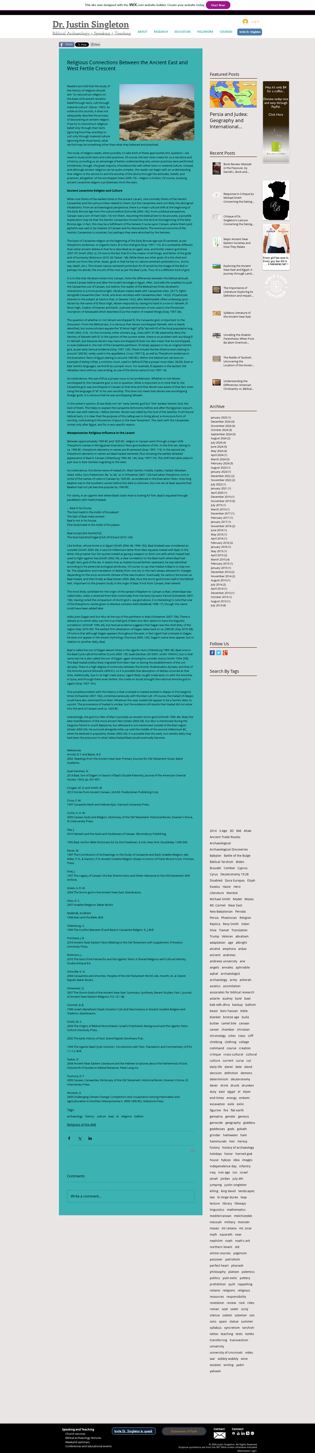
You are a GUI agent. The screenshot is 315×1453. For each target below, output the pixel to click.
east (222, 1091)
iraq (213, 1172)
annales (227, 967)
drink (224, 1085)
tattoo (214, 1334)
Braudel (215, 868)
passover (216, 1259)
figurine (215, 1110)
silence (215, 1315)
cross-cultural (233, 1054)
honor (228, 1154)
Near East (235, 905)
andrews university (223, 961)
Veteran (227, 936)
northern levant (221, 1247)
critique (215, 1054)
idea (236, 1160)
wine (244, 1358)
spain (223, 1321)
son (252, 1315)
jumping (216, 1185)
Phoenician (229, 917)
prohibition (218, 1284)
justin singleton (235, 1185)
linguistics (217, 1209)
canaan (244, 1023)
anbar (242, 949)
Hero (237, 886)
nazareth (226, 1234)
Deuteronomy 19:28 (234, 874)
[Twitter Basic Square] (218, 652)
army (233, 980)
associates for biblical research (232, 992)
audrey (227, 998)
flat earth (237, 1110)
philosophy (218, 1272)
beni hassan (229, 1011)
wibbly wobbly (228, 1358)
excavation (217, 1104)
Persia (214, 917)
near (238, 1234)
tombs (249, 1334)
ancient (215, 955)
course (231, 1048)
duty (213, 1091)
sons (213, 1321)
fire (226, 1110)
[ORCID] (252, 1433)
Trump (214, 936)
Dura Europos (235, 880)
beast (214, 1011)
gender (230, 1116)
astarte (215, 998)
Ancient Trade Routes (225, 837)
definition (231, 1073)
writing (229, 1365)
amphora (229, 949)
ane (242, 961)
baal (111, 1116)
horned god (244, 1154)
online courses (220, 1253)
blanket (215, 1017)
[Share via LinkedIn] (90, 1138)
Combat (229, 868)
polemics (248, 1272)
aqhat (214, 973)
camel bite (228, 1023)
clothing (230, 1042)
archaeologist (230, 973)
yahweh (215, 1371)
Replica (215, 924)
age (230, 942)
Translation (239, 930)
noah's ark (242, 1240)
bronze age (231, 1017)
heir (232, 1141)
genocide (216, 1122)
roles (250, 1303)
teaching (227, 1334)
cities (232, 1035)
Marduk (232, 893)
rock (242, 1303)
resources (217, 1296)
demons (246, 1073)
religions (126, 1116)
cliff (250, 1035)
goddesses (217, 1129)
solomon (241, 1315)
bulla (245, 1017)
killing (214, 1191)
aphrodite (243, 967)
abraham (242, 936)
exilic (240, 1104)
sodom (227, 1315)
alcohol (215, 949)
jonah (214, 1178)
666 (238, 831)
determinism (219, 1079)
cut (248, 1060)
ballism (138, 1116)
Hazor (227, 886)
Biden (240, 862)
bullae (214, 1023)
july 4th (237, 1178)
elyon (247, 1091)
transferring (218, 1340)
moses (214, 1228)
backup (237, 1004)
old (237, 1247)
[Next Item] (250, 94)
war (212, 1358)
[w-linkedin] (243, 1433)
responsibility (236, 1296)
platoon (233, 1272)
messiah (216, 1222)
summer (247, 1321)
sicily (244, 1309)
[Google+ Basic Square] (225, 652)
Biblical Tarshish (221, 862)
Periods (240, 911)
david (248, 1067)
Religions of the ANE (81, 1125)
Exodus (215, 886)
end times (217, 1098)
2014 (213, 831)
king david (228, 1191)
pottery (245, 1278)
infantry (244, 1166)
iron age (224, 1172)
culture (101, 1116)
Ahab (247, 831)
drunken (248, 1085)
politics (215, 1278)
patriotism (232, 1259)
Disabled (216, 880)
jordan (225, 1178)
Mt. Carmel (218, 905)
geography (233, 1122)
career (214, 1029)
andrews (229, 955)
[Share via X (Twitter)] (80, 1138)
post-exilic (230, 1278)
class (241, 1035)
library (227, 1203)
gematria (216, 1116)
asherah (245, 980)
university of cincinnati (226, 1352)
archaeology (75, 1116)
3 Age (223, 831)
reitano (215, 1290)
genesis (243, 1116)
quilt (231, 1284)
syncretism (232, 1327)
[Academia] (247, 1433)
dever (214, 1085)
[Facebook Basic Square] (212, 652)
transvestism (239, 1340)
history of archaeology (238, 1147)
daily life (216, 1067)
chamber (228, 1029)
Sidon (245, 924)
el (117, 1116)
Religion (245, 917)
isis (234, 1172)
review (231, 1303)
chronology (218, 1035)
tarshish (248, 1327)
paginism (240, 1253)
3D (232, 831)
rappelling (245, 1284)
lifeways (240, 1203)
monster (244, 1222)
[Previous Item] (217, 94)
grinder (215, 1135)
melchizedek (243, 1216)
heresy (242, 1141)
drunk (235, 1085)
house (214, 1160)
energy (232, 1098)
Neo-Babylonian (221, 911)
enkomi (244, 1098)
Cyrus (214, 874)
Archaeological (220, 843)
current (228, 1060)
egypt (231, 1091)
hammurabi (218, 1141)
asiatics (215, 986)
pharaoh (237, 1265)
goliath (242, 1129)
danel (229, 1067)
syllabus (216, 1327)
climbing (216, 1042)
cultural (251, 1054)
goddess (249, 1122)
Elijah (251, 880)
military (229, 1222)
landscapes (246, 1191)
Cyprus (242, 868)
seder (234, 1309)
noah (228, 1240)
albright (241, 942)
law (212, 1197)
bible (244, 1011)
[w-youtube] (238, 1433)
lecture (215, 1203)
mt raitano (229, 1228)
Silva (213, 930)
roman (214, 1309)
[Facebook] (233, 1433)
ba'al (238, 998)
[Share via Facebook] (69, 1138)
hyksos (226, 1160)
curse (240, 1060)
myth (213, 1234)
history (89, 1116)
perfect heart (219, 1265)
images (247, 1160)
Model (237, 899)
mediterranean (220, 1216)
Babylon (215, 855)
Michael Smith (220, 899)
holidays (216, 1154)
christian (243, 1029)
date (238, 1067)
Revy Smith (231, 924)
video (249, 1352)
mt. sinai (245, 1228)
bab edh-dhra (220, 1004)
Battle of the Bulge (237, 855)
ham (243, 1135)
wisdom (215, 1365)
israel (244, 1172)
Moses (249, 899)
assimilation (231, 986)
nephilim (216, 1240)
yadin (240, 1365)
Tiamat (224, 930)
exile (231, 1104)
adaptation (217, 942)
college (244, 1042)
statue (234, 1321)
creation (245, 1048)
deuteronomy (240, 1079)
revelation (217, 1303)
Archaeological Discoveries (229, 849)
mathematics (236, 1209)
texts (239, 1334)
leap (244, 1197)
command (217, 1048)
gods (231, 1129)
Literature (217, 893)
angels (214, 967)
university (217, 1346)
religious (244, 1290)
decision (216, 1073)
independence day (223, 1166)
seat (225, 1309)
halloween (230, 1135)
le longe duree (227, 1197)
